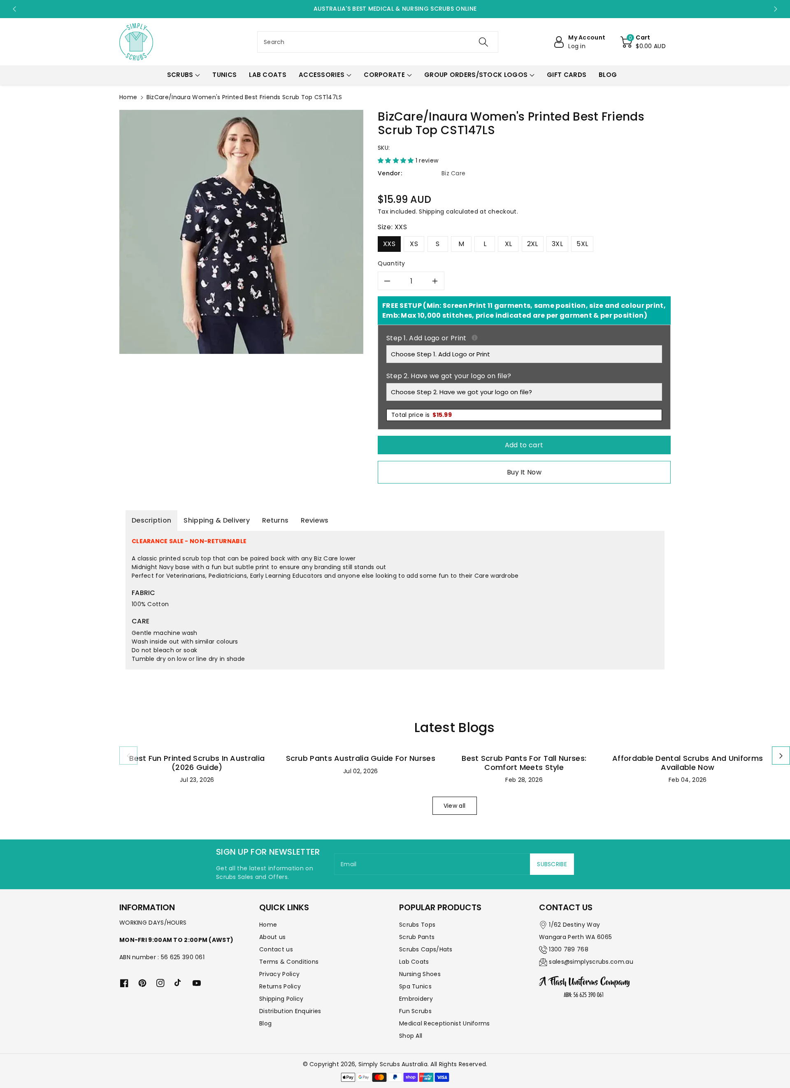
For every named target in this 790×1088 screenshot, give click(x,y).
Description (151, 520)
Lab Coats (414, 962)
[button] (643, 42)
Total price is (421, 415)
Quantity (391, 263)
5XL (582, 244)
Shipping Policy (281, 999)
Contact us (276, 949)
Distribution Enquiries (290, 1011)
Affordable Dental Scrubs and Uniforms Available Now (687, 762)
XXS (389, 244)
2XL (532, 244)
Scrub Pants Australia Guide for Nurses (360, 758)
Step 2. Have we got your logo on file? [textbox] (448, 376)
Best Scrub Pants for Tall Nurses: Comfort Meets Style (524, 762)
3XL (557, 244)
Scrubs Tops (417, 925)
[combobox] (378, 42)
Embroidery (416, 999)
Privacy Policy (279, 974)
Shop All (410, 1036)
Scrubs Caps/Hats (426, 949)
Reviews (314, 520)
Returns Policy (280, 986)
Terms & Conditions (288, 962)
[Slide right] (781, 755)
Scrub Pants (416, 937)
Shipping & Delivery (217, 520)
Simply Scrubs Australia (393, 1064)
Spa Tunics (415, 986)
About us (272, 937)
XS (414, 244)
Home (128, 97)
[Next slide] (775, 9)
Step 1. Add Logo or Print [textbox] (524, 338)
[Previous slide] (14, 9)
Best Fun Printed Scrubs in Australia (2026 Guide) (197, 762)
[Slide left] (128, 755)
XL (508, 244)
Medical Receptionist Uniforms (444, 1023)
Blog (265, 1023)
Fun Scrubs (415, 1011)
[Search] (483, 42)
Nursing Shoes (420, 974)
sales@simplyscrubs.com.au (591, 962)
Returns (275, 520)
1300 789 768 (568, 949)
